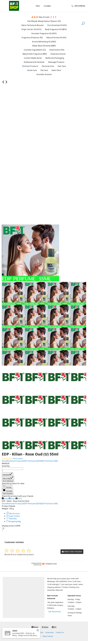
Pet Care (44, 70)
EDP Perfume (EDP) (32, 461)
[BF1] (14, 6)
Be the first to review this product (19, 554)
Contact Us (60, 632)
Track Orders (14, 516)
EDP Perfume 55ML (49, 461)
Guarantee (49, 632)
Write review (18, 458)
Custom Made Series (33, 58)
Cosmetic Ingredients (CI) (35, 50)
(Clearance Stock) (58, 54)
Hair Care (62, 66)
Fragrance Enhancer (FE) (32, 37)
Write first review (73, 551)
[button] (7, 486)
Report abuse (48, 636)
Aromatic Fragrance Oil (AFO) (44, 33)
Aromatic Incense (44, 74)
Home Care (32, 70)
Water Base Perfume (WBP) (44, 45)
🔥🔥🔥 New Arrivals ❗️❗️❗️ (44, 17)
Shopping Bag (14, 521)
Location (47, 6)
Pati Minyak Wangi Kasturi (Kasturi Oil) (44, 21)
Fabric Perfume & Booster (32, 25)
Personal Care (48, 66)
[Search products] (83, 25)
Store (38, 6)
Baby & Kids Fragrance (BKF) (35, 54)
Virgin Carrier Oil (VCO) (31, 29)
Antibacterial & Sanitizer (34, 62)
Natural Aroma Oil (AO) (56, 37)
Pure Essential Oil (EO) (57, 25)
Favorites (12, 518)
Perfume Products (30, 66)
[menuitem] (3, 83)
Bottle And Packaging (54, 58)
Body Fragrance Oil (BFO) (56, 29)
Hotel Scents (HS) (56, 50)
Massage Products (56, 62)
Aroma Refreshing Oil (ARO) (44, 41)
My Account (14, 513)
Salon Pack (56, 70)
